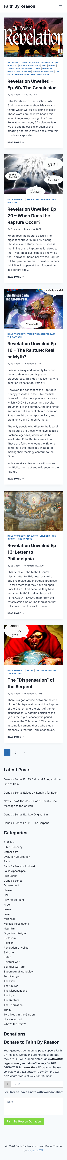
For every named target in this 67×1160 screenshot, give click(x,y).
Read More (15, 142)
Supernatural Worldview (19, 971)
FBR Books (10, 875)
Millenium (10, 918)
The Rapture (22, 74)
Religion (9, 942)
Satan (30, 670)
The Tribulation (40, 74)
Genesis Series (13, 880)
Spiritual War (11, 962)
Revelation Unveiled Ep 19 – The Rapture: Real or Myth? (31, 350)
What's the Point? (15, 1024)
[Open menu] (60, 6)
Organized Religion (15, 933)
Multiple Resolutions (28, 68)
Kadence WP (35, 1150)
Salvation (9, 952)
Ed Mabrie (16, 94)
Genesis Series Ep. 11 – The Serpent (26, 823)
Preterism (10, 938)
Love (7, 914)
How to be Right (14, 899)
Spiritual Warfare (43, 71)
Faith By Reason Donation (24, 1121)
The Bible (10, 981)
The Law (9, 995)
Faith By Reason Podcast (41, 334)
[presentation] (33, 37)
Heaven (8, 890)
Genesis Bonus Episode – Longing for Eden (30, 792)
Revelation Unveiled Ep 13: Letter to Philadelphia (31, 552)
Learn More (29, 1067)
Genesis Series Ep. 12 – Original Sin (26, 814)
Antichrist (13, 62)
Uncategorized (13, 1019)
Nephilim (47, 68)
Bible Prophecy (30, 62)
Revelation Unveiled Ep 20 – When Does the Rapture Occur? (31, 215)
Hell (44, 65)
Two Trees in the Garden (19, 1014)
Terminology (11, 976)
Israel (52, 65)
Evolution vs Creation (17, 856)
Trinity (7, 1009)
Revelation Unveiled (19, 71)
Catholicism (11, 851)
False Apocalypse (29, 65)
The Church (11, 985)
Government (11, 885)
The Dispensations (45, 670)
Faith (7, 861)
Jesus (10, 68)
